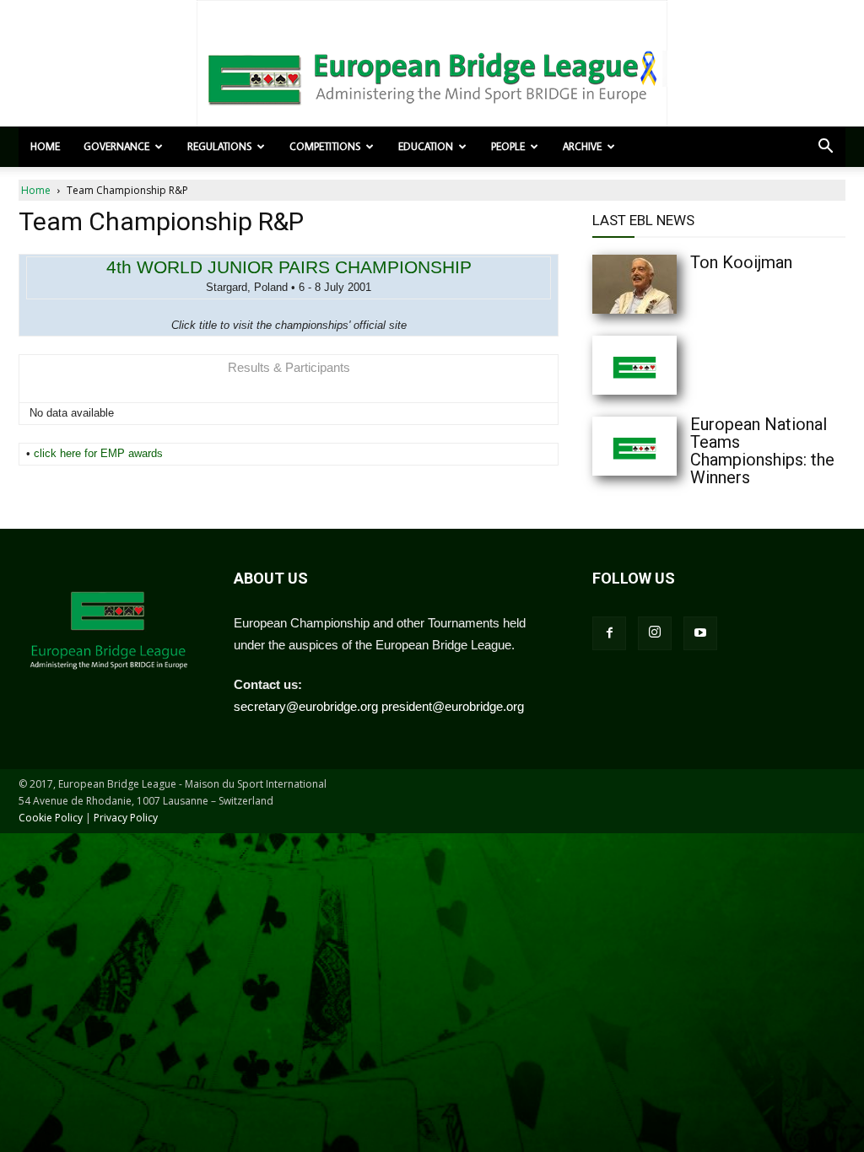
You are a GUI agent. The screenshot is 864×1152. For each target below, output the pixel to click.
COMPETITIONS (324, 146)
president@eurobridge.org (452, 706)
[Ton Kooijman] (668, 284)
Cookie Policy (51, 817)
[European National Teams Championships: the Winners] (668, 446)
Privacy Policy (126, 817)
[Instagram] (655, 633)
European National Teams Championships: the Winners (762, 450)
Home (45, 146)
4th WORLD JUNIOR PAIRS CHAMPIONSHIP (289, 267)
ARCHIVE (582, 146)
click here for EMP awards (98, 453)
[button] (825, 147)
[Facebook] (609, 633)
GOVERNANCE (116, 146)
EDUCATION (425, 146)
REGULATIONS (219, 146)
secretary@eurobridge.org (306, 706)
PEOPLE (508, 146)
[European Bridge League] (432, 76)
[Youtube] (700, 633)
